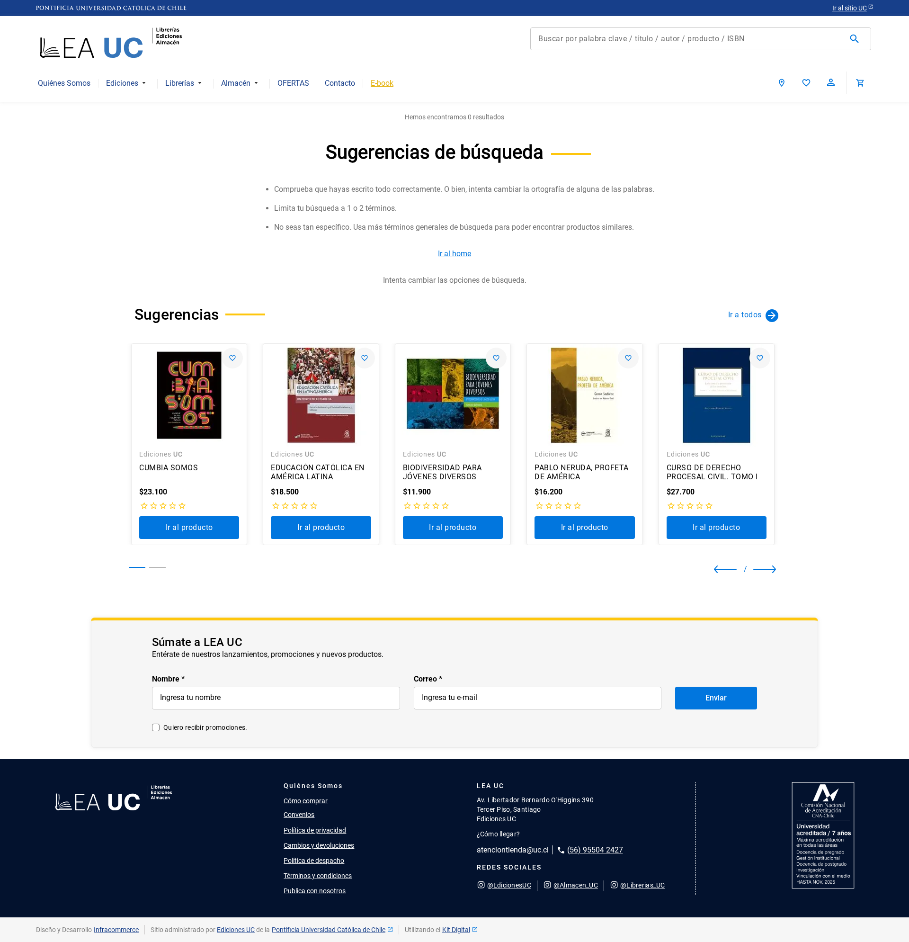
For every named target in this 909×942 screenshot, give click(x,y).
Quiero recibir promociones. (205, 727)
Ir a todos (745, 314)
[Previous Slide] (722, 569)
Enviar (716, 697)
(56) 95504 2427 (595, 849)
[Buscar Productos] (856, 39)
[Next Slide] (757, 569)
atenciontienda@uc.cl (513, 849)
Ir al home (454, 253)
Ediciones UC (236, 929)
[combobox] (700, 38)
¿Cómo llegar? (498, 834)
